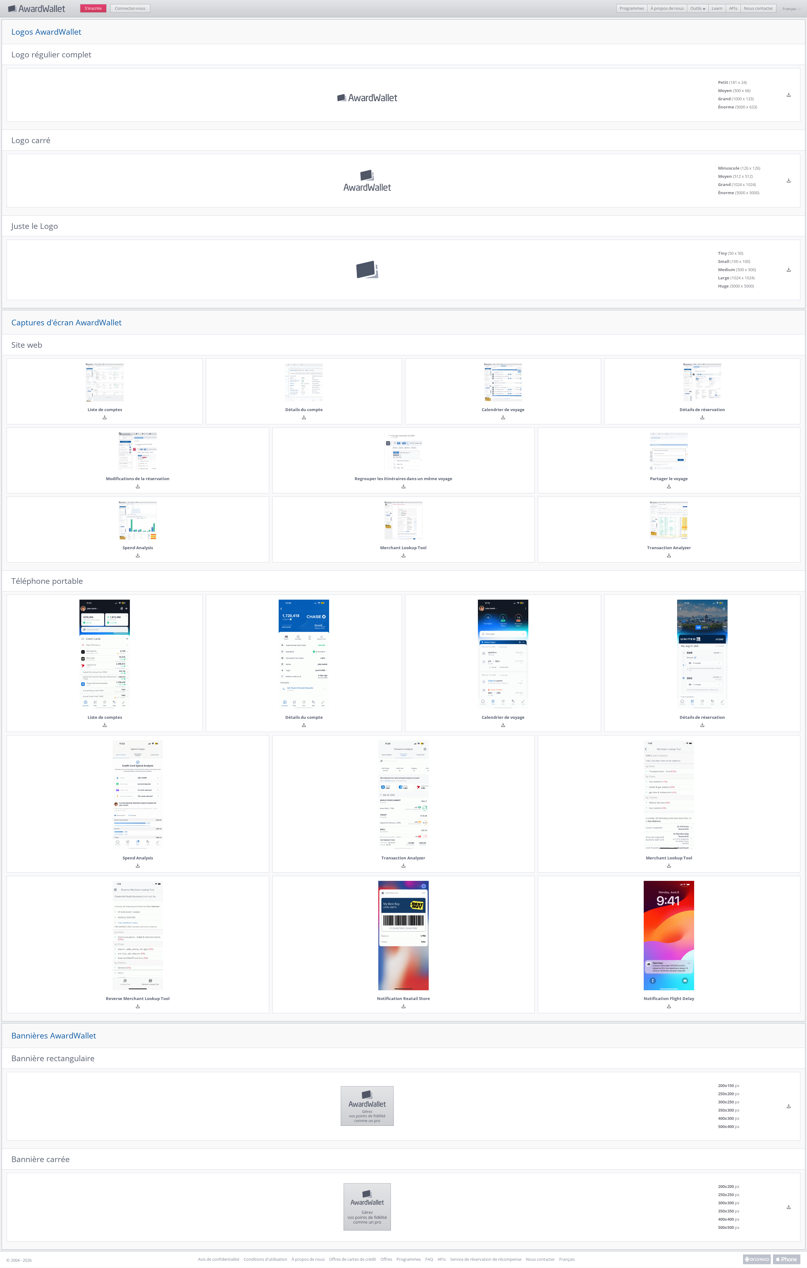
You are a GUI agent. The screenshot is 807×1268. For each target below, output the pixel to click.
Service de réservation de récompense (485, 1259)
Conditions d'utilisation (265, 1259)
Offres (386, 1259)
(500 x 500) (737, 270)
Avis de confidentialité (218, 1259)
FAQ (429, 1259)
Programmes (632, 8)
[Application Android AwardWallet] (757, 1259)
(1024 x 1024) (737, 185)
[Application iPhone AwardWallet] (787, 1259)
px (729, 1086)
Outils (695, 8)
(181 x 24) (732, 82)
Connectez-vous (130, 8)
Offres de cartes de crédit (352, 1259)
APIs (733, 8)
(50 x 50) (730, 253)
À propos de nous (667, 8)
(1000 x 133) (736, 99)
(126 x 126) (739, 168)
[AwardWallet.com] (37, 8)
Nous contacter (758, 8)
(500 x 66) (734, 91)
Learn (717, 8)
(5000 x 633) (737, 107)
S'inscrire (93, 8)
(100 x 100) (734, 261)
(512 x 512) (735, 176)
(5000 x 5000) (738, 193)
